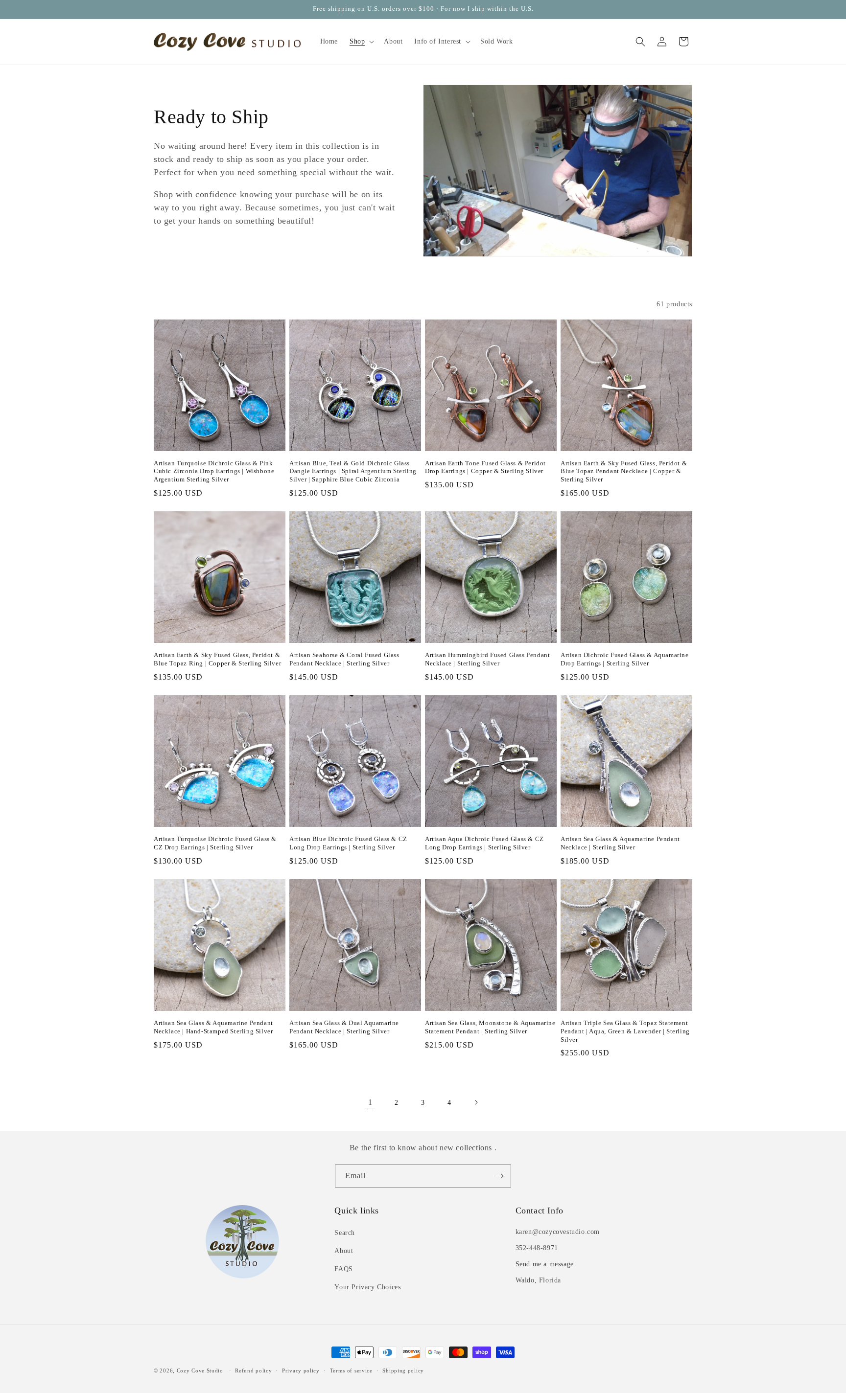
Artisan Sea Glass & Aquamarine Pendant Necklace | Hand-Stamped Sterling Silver (213, 1027)
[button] (361, 41)
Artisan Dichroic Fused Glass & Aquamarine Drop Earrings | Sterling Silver (625, 659)
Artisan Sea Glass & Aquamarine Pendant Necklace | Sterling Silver (620, 843)
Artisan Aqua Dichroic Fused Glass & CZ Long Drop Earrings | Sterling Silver (484, 843)
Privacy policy (301, 1370)
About (343, 1251)
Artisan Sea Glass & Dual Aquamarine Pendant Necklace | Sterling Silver (344, 1027)
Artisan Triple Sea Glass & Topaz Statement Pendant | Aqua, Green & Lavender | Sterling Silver (625, 1031)
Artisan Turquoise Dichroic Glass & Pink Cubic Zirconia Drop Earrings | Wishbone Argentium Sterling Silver (214, 471)
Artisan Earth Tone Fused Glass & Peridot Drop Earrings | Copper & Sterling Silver (485, 467)
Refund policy (253, 1370)
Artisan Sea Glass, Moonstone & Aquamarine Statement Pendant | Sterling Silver (490, 1027)
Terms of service (351, 1370)
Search (344, 1232)
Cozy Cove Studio (200, 1370)
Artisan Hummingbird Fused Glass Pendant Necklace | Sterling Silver (487, 659)
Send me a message (545, 1264)
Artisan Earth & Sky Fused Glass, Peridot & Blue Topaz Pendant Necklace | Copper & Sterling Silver (624, 471)
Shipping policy (403, 1370)
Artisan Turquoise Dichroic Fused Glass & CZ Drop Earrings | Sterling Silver (215, 843)
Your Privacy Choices (367, 1287)
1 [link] (370, 1102)
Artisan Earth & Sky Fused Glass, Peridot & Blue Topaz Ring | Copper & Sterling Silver (217, 659)
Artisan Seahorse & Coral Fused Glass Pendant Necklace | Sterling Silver (344, 659)
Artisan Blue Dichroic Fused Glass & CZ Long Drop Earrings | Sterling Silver (348, 843)
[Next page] (476, 1102)
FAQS (343, 1269)
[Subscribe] (500, 1176)
